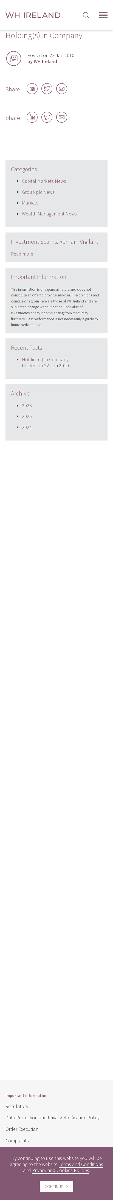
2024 (27, 427)
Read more (22, 254)
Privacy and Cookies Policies (60, 1170)
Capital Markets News (44, 181)
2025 (27, 416)
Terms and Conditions (81, 1164)
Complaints (17, 1140)
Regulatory (16, 1106)
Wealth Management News (49, 214)
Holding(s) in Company (45, 359)
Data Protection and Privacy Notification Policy (52, 1117)
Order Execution (21, 1129)
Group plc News (38, 192)
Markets (30, 203)
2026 (27, 405)
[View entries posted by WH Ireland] (13, 58)
